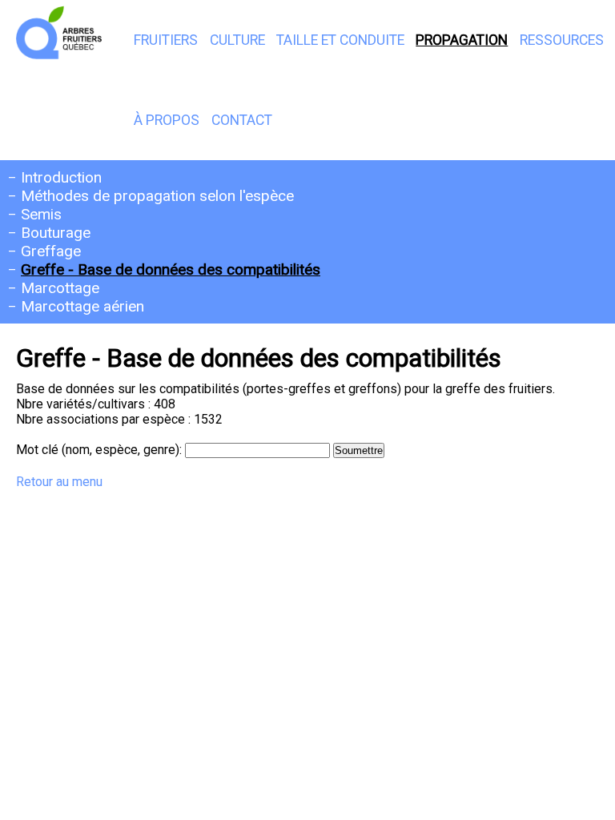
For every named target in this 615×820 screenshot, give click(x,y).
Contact (241, 120)
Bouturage (55, 232)
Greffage (51, 251)
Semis (41, 214)
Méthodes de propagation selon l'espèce (157, 196)
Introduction (61, 177)
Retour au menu (59, 481)
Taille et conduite (340, 40)
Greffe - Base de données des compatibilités (170, 269)
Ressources (562, 40)
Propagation (462, 40)
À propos (166, 120)
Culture (237, 40)
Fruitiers (166, 40)
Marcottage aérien (82, 306)
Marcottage (60, 288)
